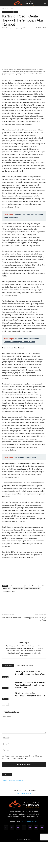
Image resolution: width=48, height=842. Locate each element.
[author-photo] (24, 639)
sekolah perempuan (9, 591)
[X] (9, 33)
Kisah (16, 12)
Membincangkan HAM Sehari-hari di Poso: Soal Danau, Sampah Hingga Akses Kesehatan (30, 685)
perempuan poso (18, 588)
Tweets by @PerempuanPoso (13, 780)
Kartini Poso (6, 588)
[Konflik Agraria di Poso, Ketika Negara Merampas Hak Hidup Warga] (7, 674)
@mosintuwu (24, 793)
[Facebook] (4, 33)
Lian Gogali (9, 28)
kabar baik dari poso (31, 586)
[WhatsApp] (20, 33)
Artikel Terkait (8, 665)
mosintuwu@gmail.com (30, 821)
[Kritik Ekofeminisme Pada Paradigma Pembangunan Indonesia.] (7, 696)
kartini (42, 586)
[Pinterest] (15, 33)
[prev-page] (3, 704)
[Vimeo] (30, 827)
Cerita (12, 8)
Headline (10, 12)
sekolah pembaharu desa (32, 588)
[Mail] (18, 827)
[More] (25, 33)
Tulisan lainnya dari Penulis (24, 665)
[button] (3, 3)
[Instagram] (12, 827)
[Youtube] (42, 827)
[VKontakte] (36, 827)
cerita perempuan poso (16, 586)
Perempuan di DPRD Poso (11, 618)
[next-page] (7, 704)
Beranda (5, 8)
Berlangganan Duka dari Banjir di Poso (35, 619)
